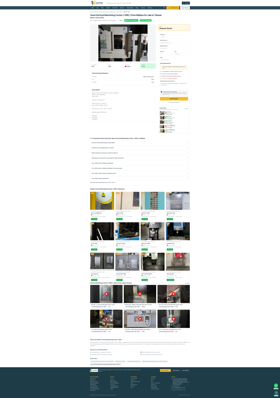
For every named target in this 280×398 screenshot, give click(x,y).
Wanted (108, 7)
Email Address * (164, 40)
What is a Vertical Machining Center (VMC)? (103, 142)
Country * (162, 51)
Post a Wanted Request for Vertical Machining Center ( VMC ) (105, 364)
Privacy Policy (154, 387)
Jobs (132, 383)
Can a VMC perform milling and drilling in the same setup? (107, 168)
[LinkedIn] (174, 389)
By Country (112, 380)
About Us (153, 378)
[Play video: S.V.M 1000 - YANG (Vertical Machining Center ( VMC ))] (140, 319)
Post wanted (186, 370)
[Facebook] (172, 389)
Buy (98, 7)
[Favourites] (164, 7)
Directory (150, 7)
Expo (137, 7)
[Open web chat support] (276, 392)
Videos (111, 388)
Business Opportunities (135, 381)
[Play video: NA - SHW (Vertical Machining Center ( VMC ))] (106, 319)
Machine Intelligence (114, 383)
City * (175, 51)
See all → (187, 108)
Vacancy (143, 7)
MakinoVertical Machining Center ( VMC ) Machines (154, 361)
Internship (133, 385)
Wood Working (93, 384)
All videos (187, 283)
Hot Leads (112, 384)
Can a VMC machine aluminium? (100, 178)
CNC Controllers (113, 381)
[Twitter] (176, 389)
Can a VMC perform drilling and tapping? (102, 163)
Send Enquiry (174, 98)
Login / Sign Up (185, 7)
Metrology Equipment (94, 383)
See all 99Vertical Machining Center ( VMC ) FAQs (102, 182)
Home (92, 7)
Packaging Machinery (94, 388)
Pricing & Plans (134, 378)
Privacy (185, 395)
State (161, 57)
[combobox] (167, 54)
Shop (102, 7)
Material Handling (93, 385)
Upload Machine (174, 7)
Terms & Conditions (155, 388)
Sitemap (181, 395)
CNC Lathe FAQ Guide (155, 383)
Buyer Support (154, 385)
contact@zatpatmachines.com (179, 387)
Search (187, 3)
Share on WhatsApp (132, 20)
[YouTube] (178, 389)
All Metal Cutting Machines (134, 361)
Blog (152, 380)
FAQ (152, 381)
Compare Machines (114, 385)
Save (121, 20)
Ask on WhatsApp (146, 20)
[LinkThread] (184, 389)
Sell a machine (176, 370)
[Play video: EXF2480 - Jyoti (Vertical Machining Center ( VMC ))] (106, 294)
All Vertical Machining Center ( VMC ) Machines (102, 361)
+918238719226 (176, 386)
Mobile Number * (164, 46)
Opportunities (130, 7)
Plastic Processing (94, 381)
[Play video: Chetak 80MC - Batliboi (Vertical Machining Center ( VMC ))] (140, 294)
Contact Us (177, 102)
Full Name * (162, 34)
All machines (92, 390)
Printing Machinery (94, 387)
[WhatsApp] (182, 389)
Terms (188, 395)
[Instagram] (180, 389)
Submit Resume (134, 384)
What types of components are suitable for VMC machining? (108, 158)
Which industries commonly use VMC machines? (105, 153)
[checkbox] (160, 71)
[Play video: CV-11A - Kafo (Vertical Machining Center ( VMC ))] (174, 319)
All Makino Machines (120, 361)
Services (122, 7)
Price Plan (115, 7)
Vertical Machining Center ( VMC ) (115, 11)
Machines (96, 11)
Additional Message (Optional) (167, 81)
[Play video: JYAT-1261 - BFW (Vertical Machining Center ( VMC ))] (174, 294)
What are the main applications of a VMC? (103, 148)
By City (111, 378)
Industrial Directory (114, 387)
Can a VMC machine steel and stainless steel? (104, 173)
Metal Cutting (102, 11)
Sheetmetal (92, 380)
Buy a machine (164, 370)
